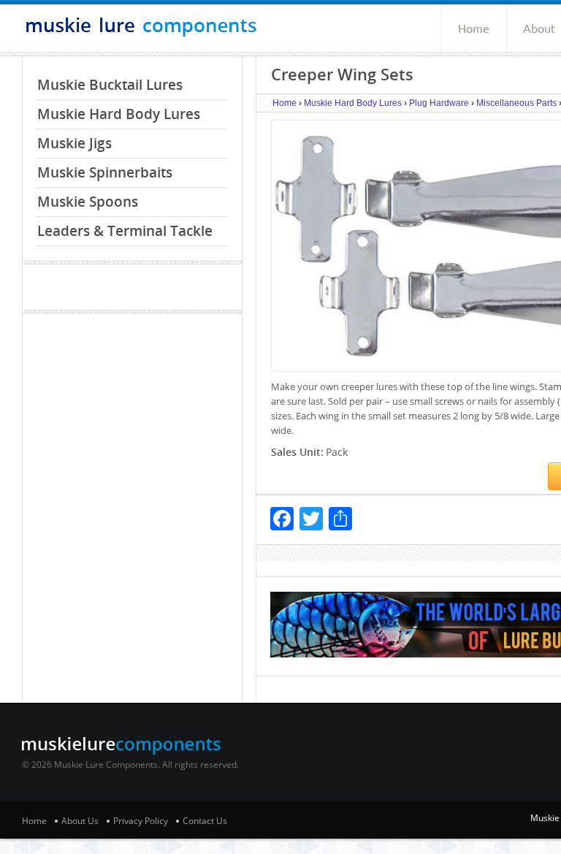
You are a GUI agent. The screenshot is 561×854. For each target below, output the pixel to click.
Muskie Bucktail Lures (110, 84)
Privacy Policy (140, 821)
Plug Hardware (439, 103)
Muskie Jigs (74, 143)
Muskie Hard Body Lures (118, 113)
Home (473, 28)
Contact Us (205, 821)
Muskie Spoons (87, 201)
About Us (80, 821)
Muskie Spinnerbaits (104, 172)
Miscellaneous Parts (516, 103)
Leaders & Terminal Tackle (125, 230)
